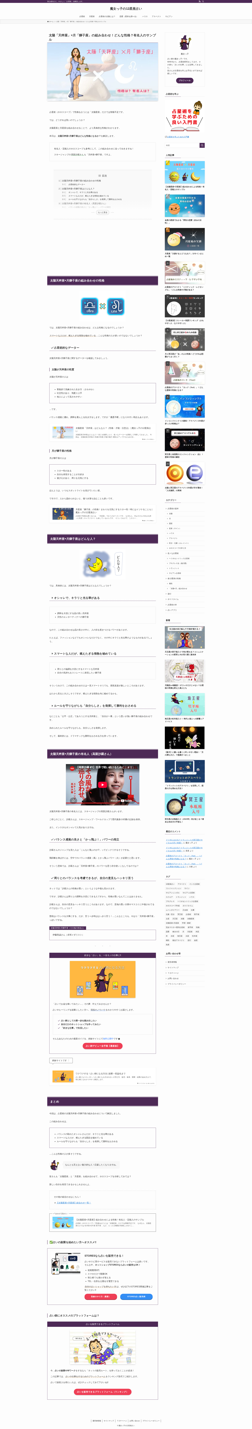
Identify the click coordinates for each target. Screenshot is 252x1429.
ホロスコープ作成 (173, 906)
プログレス (170, 901)
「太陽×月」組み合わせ (178, 588)
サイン (187, 888)
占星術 (188, 914)
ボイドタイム (173, 599)
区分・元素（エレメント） (179, 543)
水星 (172, 936)
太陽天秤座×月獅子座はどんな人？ (78, 189)
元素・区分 (170, 914)
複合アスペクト (178, 940)
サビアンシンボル (173, 893)
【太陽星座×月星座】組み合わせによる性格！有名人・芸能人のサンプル (110, 1220)
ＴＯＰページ (173, 973)
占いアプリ (172, 610)
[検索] (203, 1)
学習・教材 (186, 923)
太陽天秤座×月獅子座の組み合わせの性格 (81, 181)
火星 (187, 936)
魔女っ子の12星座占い (126, 8)
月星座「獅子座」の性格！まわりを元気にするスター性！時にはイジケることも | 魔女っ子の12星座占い (114, 510)
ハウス (171, 533)
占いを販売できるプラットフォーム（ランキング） (102, 1392)
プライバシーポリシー (177, 984)
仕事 (192, 910)
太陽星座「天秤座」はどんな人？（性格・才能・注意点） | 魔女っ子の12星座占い (113, 429)
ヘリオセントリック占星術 (179, 558)
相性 (170, 584)
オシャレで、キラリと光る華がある (82, 192)
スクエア (169, 897)
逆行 (169, 594)
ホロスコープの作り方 (177, 548)
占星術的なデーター (76, 184)
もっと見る (102, 212)
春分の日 (175, 932)
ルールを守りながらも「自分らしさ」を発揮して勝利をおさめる (94, 199)
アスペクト (173, 538)
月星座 (189, 932)
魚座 (167, 945)
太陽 (170, 514)
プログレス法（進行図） (178, 563)
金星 (196, 940)
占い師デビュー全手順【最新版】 (102, 1046)
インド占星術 (194, 884)
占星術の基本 (173, 509)
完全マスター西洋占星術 (175, 927)
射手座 (190, 927)
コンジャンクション (173, 888)
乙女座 (185, 910)
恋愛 (167, 932)
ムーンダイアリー (173, 910)
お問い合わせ (173, 978)
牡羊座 (194, 936)
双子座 (196, 914)
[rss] (199, 1)
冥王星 (180, 914)
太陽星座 (190, 919)
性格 (198, 927)
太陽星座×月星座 (172, 923)
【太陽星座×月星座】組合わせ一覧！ (73, 1203)
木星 (197, 932)
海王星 (179, 936)
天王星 (175, 919)
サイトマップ (173, 967)
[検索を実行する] (202, 145)
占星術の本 (172, 605)
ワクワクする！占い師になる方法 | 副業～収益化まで (100, 1073)
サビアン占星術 (175, 573)
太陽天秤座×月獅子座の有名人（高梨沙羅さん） (84, 203)
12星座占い (170, 884)
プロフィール (185, 80)
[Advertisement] (102, 246)
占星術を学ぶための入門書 (178, 137)
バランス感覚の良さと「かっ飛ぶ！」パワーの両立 (89, 207)
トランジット (174, 568)
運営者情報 (172, 962)
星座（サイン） (175, 528)
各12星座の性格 (174, 578)
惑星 (170, 523)
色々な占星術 (173, 553)
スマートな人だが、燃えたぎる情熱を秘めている (88, 196)
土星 (167, 919)
